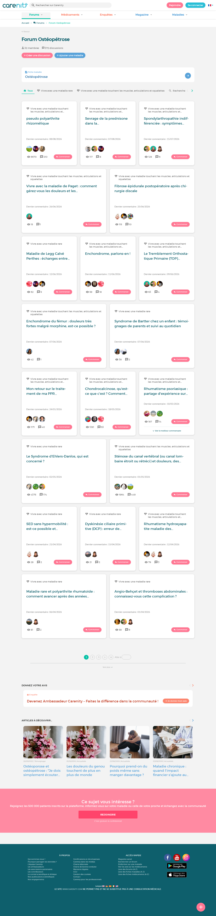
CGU (75, 872)
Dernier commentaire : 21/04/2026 (44, 544)
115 (120, 224)
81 (32, 629)
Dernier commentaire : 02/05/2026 (44, 476)
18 (100, 291)
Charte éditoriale (80, 864)
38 (120, 359)
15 (32, 224)
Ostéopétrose (36, 77)
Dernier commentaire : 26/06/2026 (44, 206)
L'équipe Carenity (35, 864)
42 (32, 359)
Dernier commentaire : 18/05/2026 (102, 409)
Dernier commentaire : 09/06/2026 (161, 274)
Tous (30, 90)
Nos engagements (36, 879)
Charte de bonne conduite (84, 867)
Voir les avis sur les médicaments (132, 867)
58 (120, 629)
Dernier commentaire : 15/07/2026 (161, 138)
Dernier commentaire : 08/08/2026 (44, 138)
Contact (76, 877)
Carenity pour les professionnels (87, 879)
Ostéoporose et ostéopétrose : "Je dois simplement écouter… (42, 770)
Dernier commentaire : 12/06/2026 (44, 274)
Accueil (25, 23)
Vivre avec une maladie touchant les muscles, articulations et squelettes (123, 90)
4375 (33, 494)
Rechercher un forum (127, 862)
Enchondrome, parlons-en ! (107, 254)
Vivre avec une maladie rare (57, 90)
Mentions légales (80, 869)
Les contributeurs (35, 872)
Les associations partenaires (40, 869)
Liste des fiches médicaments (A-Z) (133, 874)
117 (91, 156)
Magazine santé (125, 859)
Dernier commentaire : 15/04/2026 (102, 544)
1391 (91, 427)
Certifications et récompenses (86, 859)
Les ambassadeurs (36, 867)
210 (45, 156)
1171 (33, 427)
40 (43, 427)
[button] (36, 15)
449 (133, 494)
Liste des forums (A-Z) (127, 869)
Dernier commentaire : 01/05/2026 (132, 476)
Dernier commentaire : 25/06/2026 (132, 206)
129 (150, 156)
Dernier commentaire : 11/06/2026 (102, 274)
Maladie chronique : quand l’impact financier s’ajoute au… (171, 770)
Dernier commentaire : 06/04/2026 (44, 611)
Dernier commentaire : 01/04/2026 (132, 611)
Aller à (118, 657)
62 (32, 291)
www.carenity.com (72, 889)
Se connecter (195, 5)
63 (149, 291)
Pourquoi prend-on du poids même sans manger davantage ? (128, 770)
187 (150, 421)
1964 (121, 494)
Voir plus (106, 667)
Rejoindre (175, 5)
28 (32, 562)
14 (160, 421)
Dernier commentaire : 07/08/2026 (102, 138)
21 (90, 562)
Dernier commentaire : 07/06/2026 (44, 341)
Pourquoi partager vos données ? (42, 862)
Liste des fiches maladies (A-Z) (131, 872)
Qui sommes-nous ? (36, 859)
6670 (34, 156)
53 (102, 427)
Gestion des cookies (82, 874)
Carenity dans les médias (84, 862)
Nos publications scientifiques (41, 877)
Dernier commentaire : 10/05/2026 (161, 403)
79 (149, 562)
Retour (26, 31)
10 (130, 224)
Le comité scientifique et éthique (42, 874)
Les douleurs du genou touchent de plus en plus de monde (86, 770)
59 (90, 291)
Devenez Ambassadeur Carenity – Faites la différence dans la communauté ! (92, 701)
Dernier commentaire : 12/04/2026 (161, 544)
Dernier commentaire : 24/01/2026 (44, 409)
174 (45, 494)
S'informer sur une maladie (130, 864)
